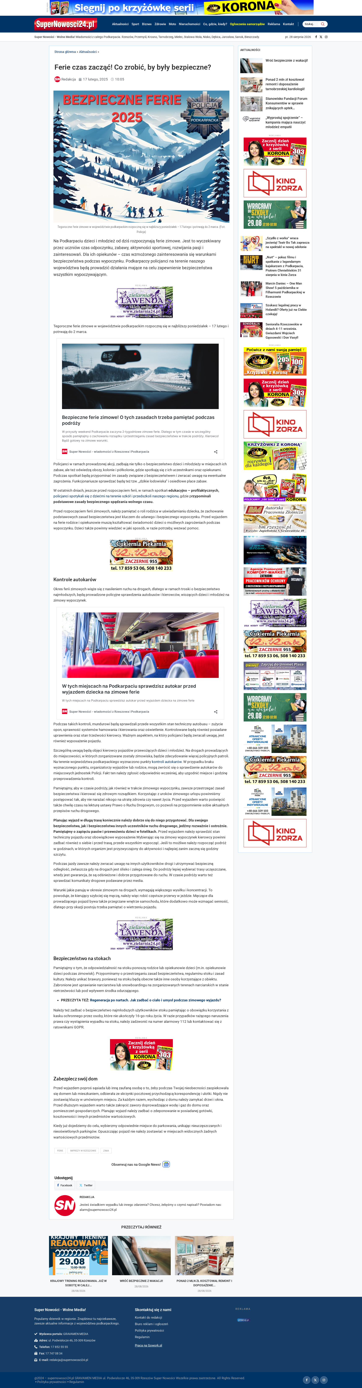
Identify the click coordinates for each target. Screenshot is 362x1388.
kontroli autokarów (167, 762)
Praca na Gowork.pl (148, 1345)
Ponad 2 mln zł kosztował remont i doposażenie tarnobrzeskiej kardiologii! (285, 84)
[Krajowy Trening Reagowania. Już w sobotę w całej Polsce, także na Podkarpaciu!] (78, 1255)
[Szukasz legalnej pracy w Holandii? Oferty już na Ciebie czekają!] (251, 310)
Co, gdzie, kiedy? (215, 24)
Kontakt (288, 24)
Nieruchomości (189, 24)
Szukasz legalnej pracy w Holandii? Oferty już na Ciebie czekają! (286, 309)
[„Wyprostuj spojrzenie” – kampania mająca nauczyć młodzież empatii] (251, 123)
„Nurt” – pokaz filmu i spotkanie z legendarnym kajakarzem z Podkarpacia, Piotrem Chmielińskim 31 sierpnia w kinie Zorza (285, 266)
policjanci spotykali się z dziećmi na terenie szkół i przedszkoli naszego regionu (115, 496)
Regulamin (76, 1382)
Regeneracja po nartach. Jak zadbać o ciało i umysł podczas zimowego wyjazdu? (155, 1000)
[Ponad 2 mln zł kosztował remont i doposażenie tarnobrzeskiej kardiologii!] (204, 1255)
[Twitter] (321, 37)
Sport (135, 24)
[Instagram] (326, 37)
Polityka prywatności (51, 1382)
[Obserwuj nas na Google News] (166, 1166)
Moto (172, 24)
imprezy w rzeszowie (83, 1150)
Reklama (274, 24)
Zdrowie (160, 24)
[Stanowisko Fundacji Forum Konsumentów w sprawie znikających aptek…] (251, 103)
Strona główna (65, 51)
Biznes (147, 24)
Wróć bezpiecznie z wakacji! (141, 1281)
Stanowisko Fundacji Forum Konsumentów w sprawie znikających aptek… (286, 103)
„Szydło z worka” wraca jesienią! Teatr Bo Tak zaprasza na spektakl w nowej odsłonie (287, 242)
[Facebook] (316, 37)
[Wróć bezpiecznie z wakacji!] (141, 1255)
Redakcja (87, 1197)
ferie (60, 1150)
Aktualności (120, 24)
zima (106, 1150)
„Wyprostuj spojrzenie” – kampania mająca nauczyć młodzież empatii (286, 122)
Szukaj (323, 24)
